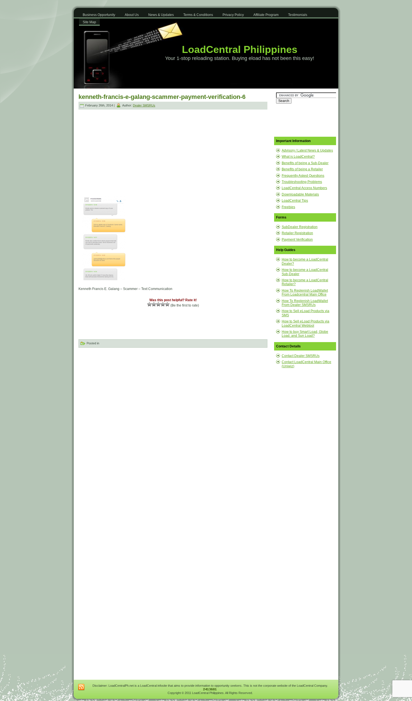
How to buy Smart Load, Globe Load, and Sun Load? (305, 334)
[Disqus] (173, 422)
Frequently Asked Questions (303, 176)
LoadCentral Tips (295, 201)
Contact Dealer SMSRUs (301, 356)
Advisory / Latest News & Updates (307, 150)
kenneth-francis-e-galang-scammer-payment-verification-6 (162, 96)
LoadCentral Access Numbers (304, 188)
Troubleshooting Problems (302, 182)
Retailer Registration (297, 233)
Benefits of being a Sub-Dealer (305, 163)
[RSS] (81, 687)
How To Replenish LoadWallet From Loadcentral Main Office (305, 292)
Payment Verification (297, 240)
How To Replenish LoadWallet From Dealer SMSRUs (305, 303)
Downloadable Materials (300, 194)
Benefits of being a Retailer (302, 169)
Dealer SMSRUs (144, 105)
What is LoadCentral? (298, 157)
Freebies (288, 207)
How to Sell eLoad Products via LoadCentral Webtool (305, 323)
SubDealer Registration (300, 227)
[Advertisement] (126, 149)
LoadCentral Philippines (239, 49)
